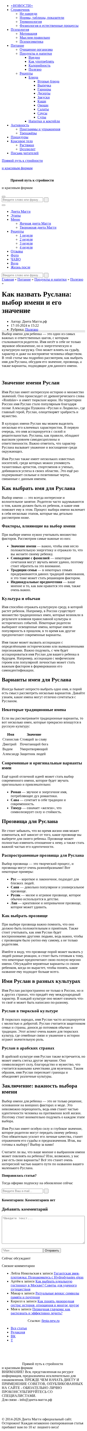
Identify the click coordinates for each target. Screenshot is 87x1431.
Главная (8, 279)
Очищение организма (36, 49)
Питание (17, 45)
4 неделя (26, 247)
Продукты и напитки (36, 53)
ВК (13, 1336)
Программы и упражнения (40, 129)
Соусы (42, 113)
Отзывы (17, 251)
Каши (41, 101)
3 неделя (26, 243)
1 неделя (26, 235)
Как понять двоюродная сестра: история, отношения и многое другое (45, 1303)
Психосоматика (31, 41)
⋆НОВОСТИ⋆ (22, 6)
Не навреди (28, 13)
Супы (41, 117)
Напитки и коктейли (44, 121)
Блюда (33, 77)
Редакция (18, 1332)
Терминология (31, 21)
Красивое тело (22, 141)
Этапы (16, 215)
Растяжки (27, 145)
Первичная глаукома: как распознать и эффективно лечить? (40, 1311)
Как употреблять (41, 61)
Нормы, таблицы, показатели (42, 17)
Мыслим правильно (35, 37)
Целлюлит (27, 149)
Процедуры (19, 137)
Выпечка (44, 85)
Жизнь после (20, 267)
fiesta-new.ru (50, 1321)
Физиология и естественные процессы (49, 25)
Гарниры (44, 89)
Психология (20, 29)
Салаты (43, 109)
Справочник (20, 10)
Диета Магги (21, 211)
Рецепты (26, 73)
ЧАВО (16, 259)
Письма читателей (25, 153)
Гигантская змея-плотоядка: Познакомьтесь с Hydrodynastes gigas (47, 1275)
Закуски (43, 97)
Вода (14, 263)
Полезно (35, 69)
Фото (15, 255)
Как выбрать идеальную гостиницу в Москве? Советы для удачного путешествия (44, 1285)
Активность (20, 125)
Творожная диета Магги (38, 227)
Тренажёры (28, 133)
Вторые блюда (48, 81)
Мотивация (28, 33)
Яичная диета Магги (35, 223)
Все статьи (19, 1328)
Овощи (42, 105)
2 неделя (26, 239)
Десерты (43, 93)
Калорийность (39, 65)
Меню (15, 219)
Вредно (34, 57)
